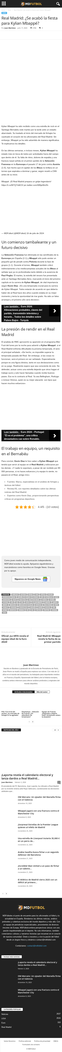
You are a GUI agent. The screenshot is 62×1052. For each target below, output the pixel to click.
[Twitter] (11, 35)
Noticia (38, 605)
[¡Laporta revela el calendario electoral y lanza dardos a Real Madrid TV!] (31, 753)
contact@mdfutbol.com (37, 946)
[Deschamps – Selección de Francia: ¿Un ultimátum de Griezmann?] (31, 703)
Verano (54, 610)
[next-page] (32, 721)
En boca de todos (9, 597)
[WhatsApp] (24, 35)
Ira (22, 602)
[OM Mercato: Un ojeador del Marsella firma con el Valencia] (8, 801)
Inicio (3, 10)
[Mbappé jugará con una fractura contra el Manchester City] (8, 814)
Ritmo (5, 610)
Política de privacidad (42, 1041)
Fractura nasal (34, 600)
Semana (21, 610)
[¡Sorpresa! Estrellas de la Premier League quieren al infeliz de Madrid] (8, 830)
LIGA (3, 1018)
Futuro (5, 602)
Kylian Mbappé (37, 602)
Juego (28, 602)
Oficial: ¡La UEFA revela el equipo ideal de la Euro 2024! (15, 638)
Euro (9, 10)
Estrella (49, 597)
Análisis (15, 595)
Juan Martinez (10, 28)
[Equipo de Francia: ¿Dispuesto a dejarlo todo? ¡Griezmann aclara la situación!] (51, 703)
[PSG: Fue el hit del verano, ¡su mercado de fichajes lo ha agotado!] (10, 703)
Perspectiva (23, 607)
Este (42, 597)
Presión (33, 607)
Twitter (46, 610)
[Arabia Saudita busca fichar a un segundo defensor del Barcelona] (8, 856)
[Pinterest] (17, 35)
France (44, 600)
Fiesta (15, 600)
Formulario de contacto (31, 1044)
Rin (54, 607)
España (20, 597)
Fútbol (52, 600)
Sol (32, 610)
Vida (4, 613)
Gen (12, 602)
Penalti (5, 607)
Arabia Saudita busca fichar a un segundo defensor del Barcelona (38, 853)
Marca (55, 602)
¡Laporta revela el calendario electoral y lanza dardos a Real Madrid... (27, 776)
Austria (23, 595)
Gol (17, 602)
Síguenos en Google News (28, 579)
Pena (56, 605)
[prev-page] (29, 721)
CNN (36, 595)
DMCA (55, 1041)
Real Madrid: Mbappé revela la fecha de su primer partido (49, 638)
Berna (30, 595)
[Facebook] (4, 35)
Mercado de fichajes (26, 605)
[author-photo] (31, 655)
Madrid (47, 602)
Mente (5, 605)
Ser (27, 610)
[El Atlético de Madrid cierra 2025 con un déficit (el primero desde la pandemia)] (8, 883)
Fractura (22, 600)
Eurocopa (6, 600)
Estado (35, 597)
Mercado (13, 605)
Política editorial (25, 1041)
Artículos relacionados (23, 692)
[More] (31, 35)
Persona (14, 607)
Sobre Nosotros (9, 1041)
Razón (40, 607)
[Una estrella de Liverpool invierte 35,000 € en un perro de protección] (8, 842)
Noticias (4, 1014)
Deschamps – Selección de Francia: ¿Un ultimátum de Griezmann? (30, 714)
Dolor (50, 595)
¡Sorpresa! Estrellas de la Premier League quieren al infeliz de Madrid (38, 826)
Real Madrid (6, 1027)
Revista (47, 607)
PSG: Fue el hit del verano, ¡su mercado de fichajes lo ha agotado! (10, 713)
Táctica (38, 610)
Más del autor (42, 692)
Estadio (28, 597)
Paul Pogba (48, 605)
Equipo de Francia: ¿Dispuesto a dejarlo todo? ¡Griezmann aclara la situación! (51, 714)
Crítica (43, 595)
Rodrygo (13, 610)
